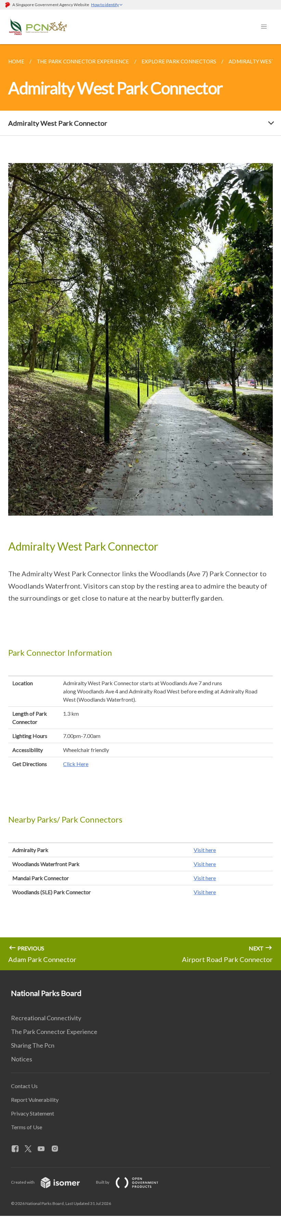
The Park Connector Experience (54, 1031)
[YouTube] (44, 1149)
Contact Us (24, 1086)
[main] (140, 507)
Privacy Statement (32, 1113)
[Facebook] (18, 1149)
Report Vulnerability (35, 1099)
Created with (23, 1182)
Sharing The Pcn (32, 1045)
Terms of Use (26, 1127)
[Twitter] (31, 1149)
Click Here (75, 764)
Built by (103, 1182)
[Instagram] (57, 1149)
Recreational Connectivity (46, 1018)
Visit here (205, 850)
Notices (21, 1059)
